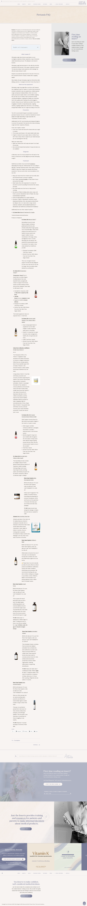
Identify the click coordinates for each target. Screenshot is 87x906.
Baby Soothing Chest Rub (21, 516)
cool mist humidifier (23, 179)
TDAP (18, 116)
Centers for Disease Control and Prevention (20, 215)
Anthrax (35, 744)
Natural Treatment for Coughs (23, 212)
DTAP (13, 116)
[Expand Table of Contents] (37, 47)
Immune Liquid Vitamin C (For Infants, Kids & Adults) (28, 320)
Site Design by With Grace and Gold (22, 904)
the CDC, (14, 167)
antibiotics (32, 164)
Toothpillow (17, 740)
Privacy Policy (32, 904)
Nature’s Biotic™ (29, 219)
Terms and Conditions (40, 904)
